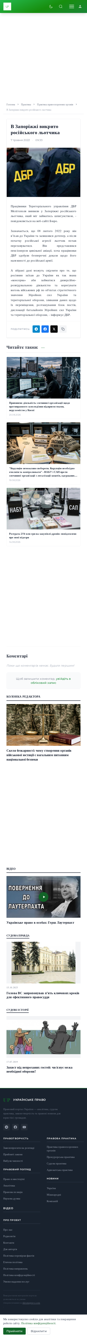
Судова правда (17, 935)
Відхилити (39, 1331)
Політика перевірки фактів (18, 1255)
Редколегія (9, 1236)
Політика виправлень (15, 1268)
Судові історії (17, 1010)
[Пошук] (60, 6)
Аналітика (9, 1185)
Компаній (52, 1201)
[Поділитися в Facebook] (45, 329)
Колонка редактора (23, 696)
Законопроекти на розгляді (18, 1148)
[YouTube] (24, 1127)
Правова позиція (12, 1192)
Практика (26, 104)
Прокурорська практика (61, 1157)
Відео (8, 1208)
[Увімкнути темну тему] (51, 6)
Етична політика (12, 1262)
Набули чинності (13, 1161)
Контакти (8, 1242)
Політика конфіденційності (19, 1275)
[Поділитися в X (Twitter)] (54, 329)
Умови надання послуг (16, 1281)
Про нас (8, 1229)
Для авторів (10, 1249)
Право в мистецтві (14, 1179)
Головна (10, 104)
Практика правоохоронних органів (55, 104)
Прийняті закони (12, 1154)
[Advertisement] (43, 56)
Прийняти (14, 1331)
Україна (51, 1188)
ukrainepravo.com (31, 1302)
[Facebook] (15, 1127)
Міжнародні (54, 1194)
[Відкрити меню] (72, 6)
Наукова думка (11, 1198)
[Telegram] (6, 1127)
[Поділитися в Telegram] (36, 329)
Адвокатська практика (60, 1170)
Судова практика (56, 1163)
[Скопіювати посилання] (63, 329)
